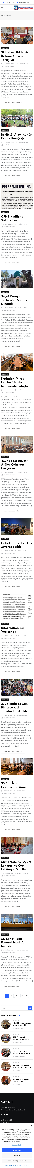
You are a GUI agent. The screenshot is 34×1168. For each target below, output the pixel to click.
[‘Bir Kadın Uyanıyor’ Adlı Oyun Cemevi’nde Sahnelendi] (6, 1066)
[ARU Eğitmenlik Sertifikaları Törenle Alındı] (6, 1038)
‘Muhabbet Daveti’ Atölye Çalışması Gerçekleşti (14, 465)
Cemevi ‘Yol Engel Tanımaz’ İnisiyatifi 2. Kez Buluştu (22, 1054)
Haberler (16, 1020)
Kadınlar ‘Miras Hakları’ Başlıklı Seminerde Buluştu (14, 382)
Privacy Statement (17, 1165)
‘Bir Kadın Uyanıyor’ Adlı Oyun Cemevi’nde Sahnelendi (22, 1068)
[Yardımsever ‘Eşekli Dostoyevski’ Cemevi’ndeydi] (6, 1080)
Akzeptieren (17, 1150)
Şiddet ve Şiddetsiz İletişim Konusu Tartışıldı (14, 56)
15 (22, 996)
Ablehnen (17, 1155)
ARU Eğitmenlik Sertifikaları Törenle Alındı (21, 1039)
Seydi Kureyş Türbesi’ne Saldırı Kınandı (14, 300)
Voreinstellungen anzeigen (17, 1161)
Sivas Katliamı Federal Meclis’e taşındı (12, 942)
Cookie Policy (8, 1165)
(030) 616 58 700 (24, 2)
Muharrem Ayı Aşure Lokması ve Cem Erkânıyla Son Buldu (16, 866)
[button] (31, 1126)
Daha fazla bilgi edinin (12, 102)
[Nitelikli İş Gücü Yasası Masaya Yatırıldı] (6, 1024)
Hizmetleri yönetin (16, 1145)
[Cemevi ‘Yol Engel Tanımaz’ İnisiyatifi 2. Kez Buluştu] (6, 1052)
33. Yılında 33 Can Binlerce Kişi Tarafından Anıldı (14, 707)
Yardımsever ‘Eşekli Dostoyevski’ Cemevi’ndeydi (21, 1082)
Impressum (26, 1165)
